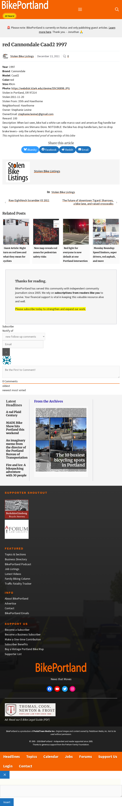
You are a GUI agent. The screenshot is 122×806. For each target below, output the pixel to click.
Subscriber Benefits (16, 644)
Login (8, 766)
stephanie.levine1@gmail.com (36, 114)
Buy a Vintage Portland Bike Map (24, 649)
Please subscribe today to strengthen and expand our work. (50, 309)
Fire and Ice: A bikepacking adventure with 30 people (16, 470)
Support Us (107, 756)
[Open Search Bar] (117, 9)
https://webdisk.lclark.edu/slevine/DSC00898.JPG (40, 88)
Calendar (50, 756)
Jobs (69, 756)
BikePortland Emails (17, 613)
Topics (31, 756)
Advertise (10, 603)
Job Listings (12, 569)
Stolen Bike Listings (22, 56)
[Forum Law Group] (17, 538)
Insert (6, 802)
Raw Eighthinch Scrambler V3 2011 (29, 200)
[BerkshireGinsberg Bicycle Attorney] (17, 517)
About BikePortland (16, 598)
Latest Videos (13, 574)
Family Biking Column (17, 578)
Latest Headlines (14, 403)
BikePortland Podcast (18, 564)
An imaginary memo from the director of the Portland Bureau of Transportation (16, 449)
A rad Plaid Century (13, 413)
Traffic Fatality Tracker (18, 583)
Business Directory (16, 559)
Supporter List (13, 654)
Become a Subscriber (17, 629)
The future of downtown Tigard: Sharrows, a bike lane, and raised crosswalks (87, 202)
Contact (9, 608)
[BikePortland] (25, 5)
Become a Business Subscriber (23, 634)
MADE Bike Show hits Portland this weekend (15, 428)
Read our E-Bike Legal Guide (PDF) (29, 719)
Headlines (11, 756)
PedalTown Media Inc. (44, 731)
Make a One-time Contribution (23, 639)
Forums (85, 756)
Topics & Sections (15, 554)
